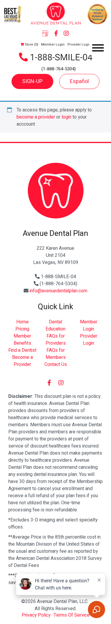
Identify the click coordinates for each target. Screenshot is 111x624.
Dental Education (55, 325)
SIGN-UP (32, 81)
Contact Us (55, 364)
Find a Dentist (22, 350)
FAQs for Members (56, 354)
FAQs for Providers (56, 340)
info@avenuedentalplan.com (58, 290)
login (66, 117)
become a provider (36, 117)
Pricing (22, 329)
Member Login (53, 44)
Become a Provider (22, 361)
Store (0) (31, 44)
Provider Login (79, 44)
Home (22, 321)
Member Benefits (22, 340)
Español (79, 81)
